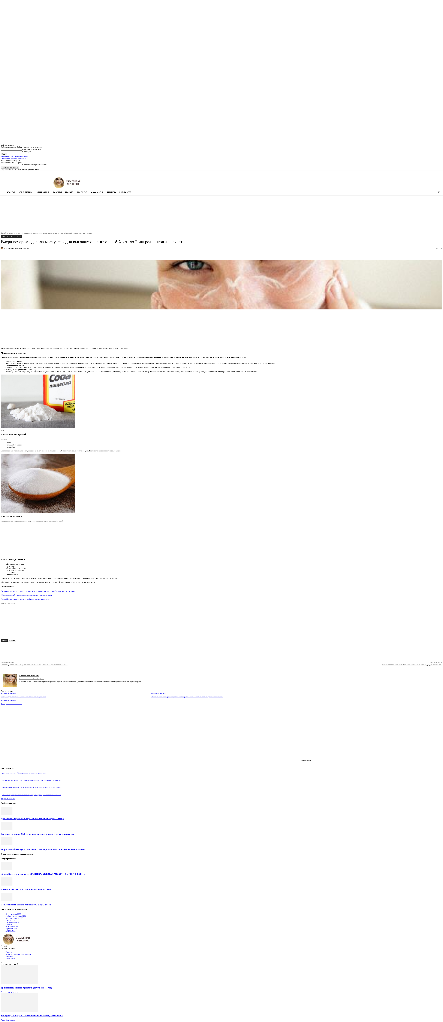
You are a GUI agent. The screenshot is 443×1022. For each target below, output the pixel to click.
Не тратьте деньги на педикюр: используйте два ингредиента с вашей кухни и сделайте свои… (38, 591)
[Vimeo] (437, 172)
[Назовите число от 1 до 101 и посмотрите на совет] (6, 885)
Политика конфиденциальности (13, 158)
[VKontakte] (32, 685)
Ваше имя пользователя (31, 149)
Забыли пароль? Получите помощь (14, 156)
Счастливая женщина (14, 248)
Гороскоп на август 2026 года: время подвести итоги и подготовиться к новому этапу (32, 780)
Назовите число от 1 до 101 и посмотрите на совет (26, 889)
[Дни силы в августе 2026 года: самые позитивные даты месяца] (6, 814)
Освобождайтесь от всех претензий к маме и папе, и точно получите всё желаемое (34, 665)
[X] (434, 172)
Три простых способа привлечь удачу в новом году (26, 988)
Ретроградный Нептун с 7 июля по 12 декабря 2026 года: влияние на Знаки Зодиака (31, 787)
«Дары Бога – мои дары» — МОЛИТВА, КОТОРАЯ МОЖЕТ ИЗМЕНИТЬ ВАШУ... (43, 874)
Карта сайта (10, 958)
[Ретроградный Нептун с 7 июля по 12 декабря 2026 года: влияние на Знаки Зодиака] (6, 845)
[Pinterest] (43, 254)
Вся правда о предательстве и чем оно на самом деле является (32, 1015)
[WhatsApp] (51, 254)
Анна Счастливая (8, 1020)
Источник (12, 640)
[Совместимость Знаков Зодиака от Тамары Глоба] (6, 900)
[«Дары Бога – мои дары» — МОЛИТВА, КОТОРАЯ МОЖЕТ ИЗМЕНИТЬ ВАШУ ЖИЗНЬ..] (6, 870)
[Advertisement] (221, 212)
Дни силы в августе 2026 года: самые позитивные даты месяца (24, 773)
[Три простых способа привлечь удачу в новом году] (19, 983)
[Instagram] (431, 172)
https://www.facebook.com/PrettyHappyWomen (31, 679)
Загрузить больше (8, 799)
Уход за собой (17, 236)
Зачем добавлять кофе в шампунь (11, 704)
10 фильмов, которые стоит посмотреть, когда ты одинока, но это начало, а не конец (31, 795)
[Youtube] (440, 172)
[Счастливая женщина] (2, 248)
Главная (9, 952)
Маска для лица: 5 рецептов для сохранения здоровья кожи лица (26, 595)
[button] (439, 192)
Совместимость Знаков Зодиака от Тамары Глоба (26, 904)
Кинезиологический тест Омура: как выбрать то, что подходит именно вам (412, 665)
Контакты (9, 956)
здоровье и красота (14, 233)
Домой (3, 233)
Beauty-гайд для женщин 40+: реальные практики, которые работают (23, 697)
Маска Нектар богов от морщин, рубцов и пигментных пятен (25, 599)
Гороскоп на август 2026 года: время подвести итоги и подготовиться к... (37, 834)
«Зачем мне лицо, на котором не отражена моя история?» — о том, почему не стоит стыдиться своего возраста (187, 697)
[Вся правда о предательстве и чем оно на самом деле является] (19, 1011)
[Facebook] (428, 172)
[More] (60, 254)
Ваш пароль (27, 152)
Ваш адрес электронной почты (34, 165)
